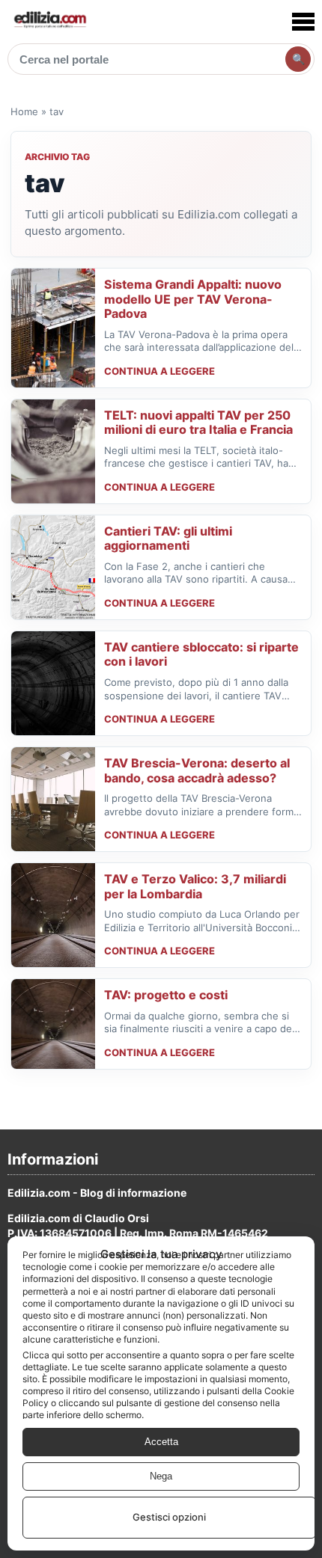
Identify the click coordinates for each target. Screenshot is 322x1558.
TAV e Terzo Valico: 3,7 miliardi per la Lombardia (195, 886)
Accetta (161, 1441)
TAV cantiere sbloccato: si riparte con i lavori (201, 654)
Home (24, 111)
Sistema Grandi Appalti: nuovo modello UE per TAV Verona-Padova (193, 299)
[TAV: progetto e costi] (53, 1024)
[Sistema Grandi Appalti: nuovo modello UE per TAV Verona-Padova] (53, 328)
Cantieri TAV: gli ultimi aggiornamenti (168, 538)
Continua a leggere (159, 371)
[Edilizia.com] (49, 21)
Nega (161, 1476)
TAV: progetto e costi (166, 994)
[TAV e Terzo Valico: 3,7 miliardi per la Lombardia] (53, 915)
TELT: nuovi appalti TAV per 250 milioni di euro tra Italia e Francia (198, 423)
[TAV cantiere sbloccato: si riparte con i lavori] (53, 683)
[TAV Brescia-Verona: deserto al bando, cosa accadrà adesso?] (53, 799)
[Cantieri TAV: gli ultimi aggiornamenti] (53, 567)
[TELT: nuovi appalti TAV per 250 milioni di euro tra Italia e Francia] (53, 451)
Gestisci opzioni (169, 1517)
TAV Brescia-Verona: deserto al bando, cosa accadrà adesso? (197, 770)
